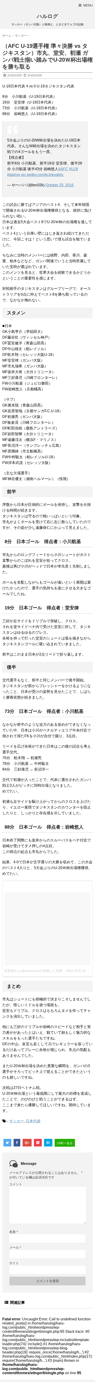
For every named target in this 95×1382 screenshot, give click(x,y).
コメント (15, 1184)
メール (15, 1247)
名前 (13, 1232)
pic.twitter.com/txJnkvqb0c (42, 175)
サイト (14, 1263)
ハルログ (47, 16)
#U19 (73, 169)
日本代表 (33, 1121)
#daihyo (13, 175)
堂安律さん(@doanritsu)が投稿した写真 (33, 971)
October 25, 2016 (59, 185)
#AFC (63, 169)
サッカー (16, 1121)
